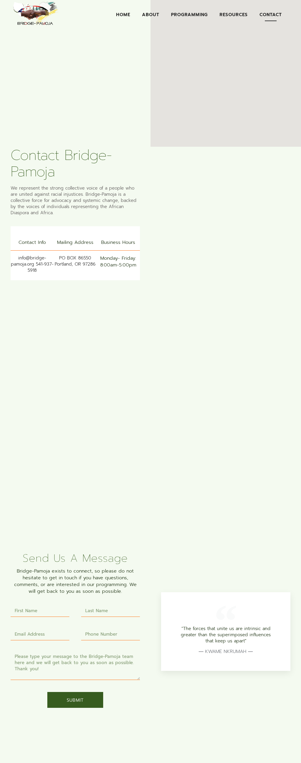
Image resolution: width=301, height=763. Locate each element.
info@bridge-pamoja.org (28, 261)
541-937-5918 (40, 267)
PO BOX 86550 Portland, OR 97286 (75, 261)
